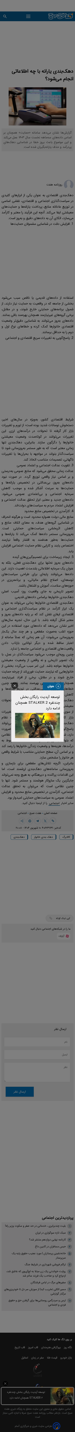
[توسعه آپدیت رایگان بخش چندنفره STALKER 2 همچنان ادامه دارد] (37, 725)
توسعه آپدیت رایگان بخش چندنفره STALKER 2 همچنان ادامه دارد (37, 702)
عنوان (51, 686)
